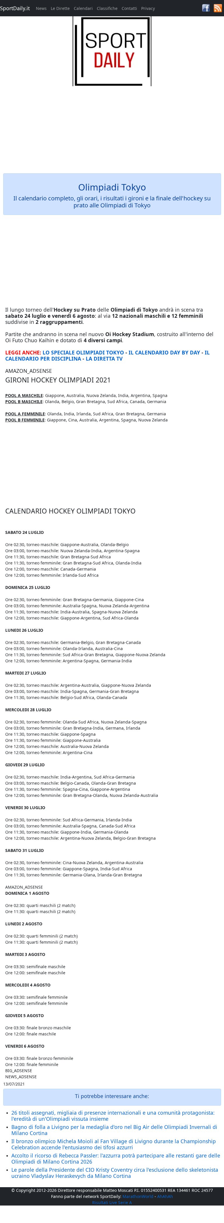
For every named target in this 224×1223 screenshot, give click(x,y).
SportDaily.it (15, 8)
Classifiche (107, 8)
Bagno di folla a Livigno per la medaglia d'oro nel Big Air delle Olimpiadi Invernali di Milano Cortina (114, 1129)
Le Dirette (60, 8)
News (41, 8)
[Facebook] (206, 7)
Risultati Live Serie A (112, 1202)
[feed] (218, 7)
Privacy (148, 8)
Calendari (83, 8)
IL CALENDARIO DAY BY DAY (164, 352)
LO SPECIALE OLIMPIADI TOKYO (83, 352)
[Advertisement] (112, 127)
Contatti (129, 8)
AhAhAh (165, 1196)
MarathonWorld (138, 1196)
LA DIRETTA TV (104, 358)
